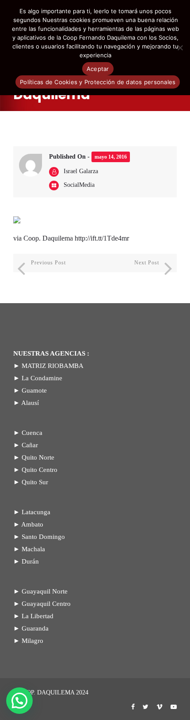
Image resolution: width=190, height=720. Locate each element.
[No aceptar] (179, 47)
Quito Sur (35, 482)
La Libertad (37, 616)
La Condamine (42, 378)
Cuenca (32, 432)
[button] (19, 700)
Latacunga (36, 512)
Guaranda (35, 628)
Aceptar (98, 68)
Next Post (146, 263)
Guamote (34, 390)
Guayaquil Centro (46, 603)
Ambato (32, 524)
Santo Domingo (43, 536)
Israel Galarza (81, 171)
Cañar (30, 445)
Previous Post (48, 263)
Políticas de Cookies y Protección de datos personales (97, 81)
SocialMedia (79, 185)
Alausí (30, 402)
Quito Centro (39, 469)
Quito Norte (38, 457)
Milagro (32, 640)
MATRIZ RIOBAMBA (53, 365)
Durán (30, 561)
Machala (33, 549)
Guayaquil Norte (45, 591)
